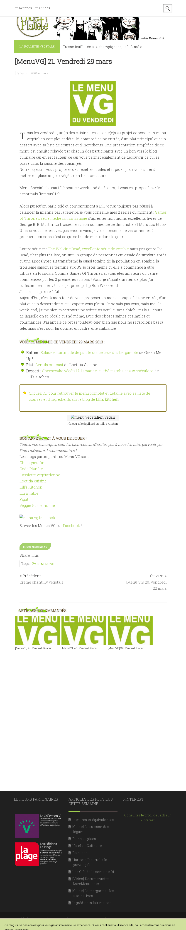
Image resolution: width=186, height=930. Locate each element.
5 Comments (41, 73)
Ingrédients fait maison (92, 902)
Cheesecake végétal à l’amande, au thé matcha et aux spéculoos (98, 370)
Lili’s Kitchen (31, 487)
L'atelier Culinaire (87, 845)
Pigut (24, 499)
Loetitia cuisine (33, 481)
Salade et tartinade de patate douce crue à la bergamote (89, 352)
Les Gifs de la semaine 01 (93, 871)
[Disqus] (93, 712)
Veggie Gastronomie (37, 505)
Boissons (80, 852)
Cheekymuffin (32, 462)
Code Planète (31, 468)
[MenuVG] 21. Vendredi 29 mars (63, 61)
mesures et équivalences (93, 819)
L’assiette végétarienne (40, 474)
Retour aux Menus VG (35, 546)
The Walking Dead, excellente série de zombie (88, 248)
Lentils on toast (49, 364)
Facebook (71, 525)
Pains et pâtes (84, 838)
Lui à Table (29, 493)
